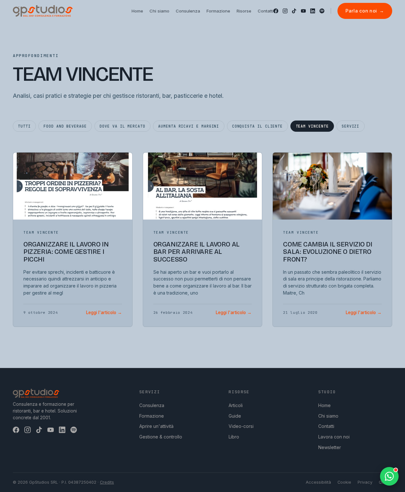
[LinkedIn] (312, 11)
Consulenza (151, 405)
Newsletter (329, 447)
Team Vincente (312, 126)
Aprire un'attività (156, 426)
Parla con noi (364, 10)
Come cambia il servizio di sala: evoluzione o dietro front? (327, 251)
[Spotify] (322, 11)
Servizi (350, 126)
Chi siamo (328, 416)
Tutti (24, 126)
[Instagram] (285, 11)
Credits (107, 482)
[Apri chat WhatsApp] (389, 476)
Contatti (326, 426)
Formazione (151, 416)
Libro (234, 436)
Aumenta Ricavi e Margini (188, 126)
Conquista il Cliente (257, 126)
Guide (235, 416)
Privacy (365, 482)
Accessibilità (318, 482)
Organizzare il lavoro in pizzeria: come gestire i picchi (66, 251)
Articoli (236, 405)
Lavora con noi (334, 436)
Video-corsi (241, 426)
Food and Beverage (65, 126)
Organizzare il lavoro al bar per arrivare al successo (196, 251)
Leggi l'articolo (104, 312)
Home (324, 405)
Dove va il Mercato (122, 126)
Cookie (344, 482)
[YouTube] (303, 11)
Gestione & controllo (160, 436)
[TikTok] (294, 11)
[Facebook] (275, 11)
